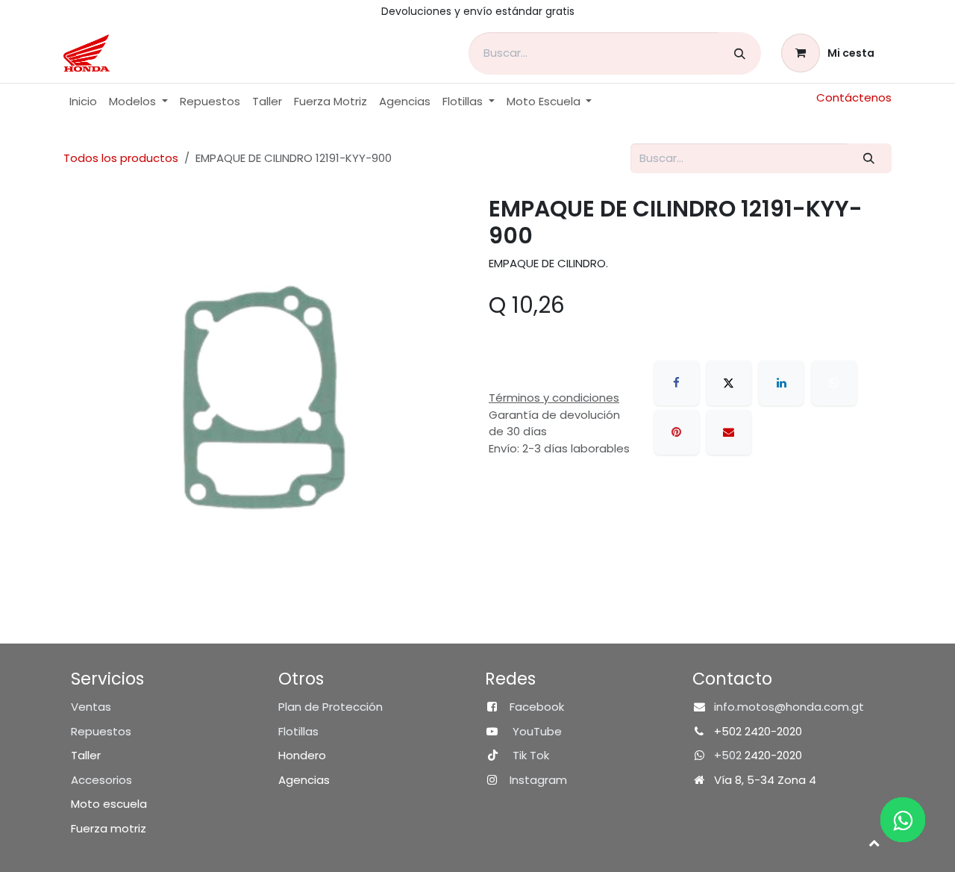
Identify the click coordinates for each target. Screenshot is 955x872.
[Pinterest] (676, 432)
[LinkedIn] (781, 383)
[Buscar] (739, 53)
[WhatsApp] (834, 383)
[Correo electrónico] (729, 432)
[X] (729, 383)
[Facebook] (676, 383)
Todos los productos (120, 158)
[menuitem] (83, 101)
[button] (874, 842)
